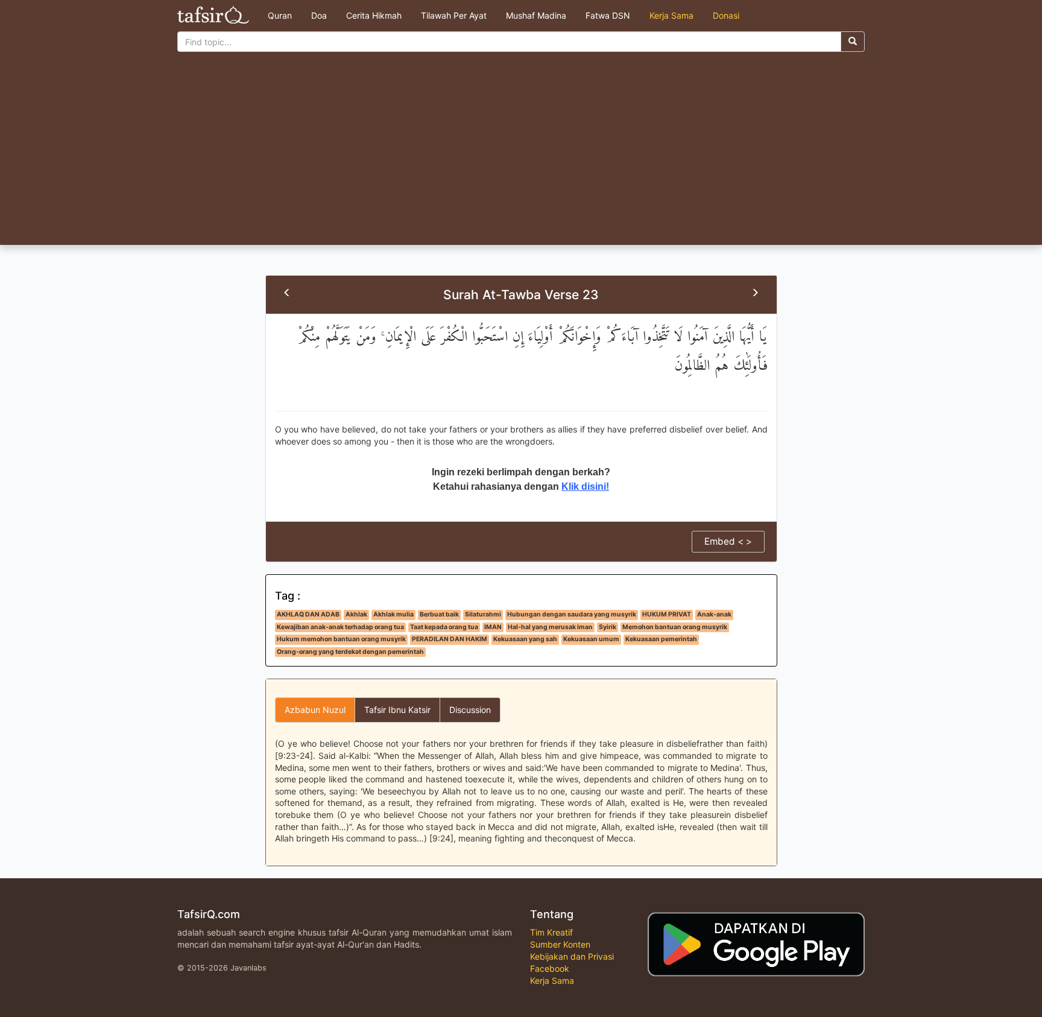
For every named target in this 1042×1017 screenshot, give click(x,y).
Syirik (607, 627)
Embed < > (728, 541)
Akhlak (356, 614)
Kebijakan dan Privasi (572, 956)
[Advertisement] (521, 154)
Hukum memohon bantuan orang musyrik (341, 639)
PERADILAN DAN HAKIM (449, 639)
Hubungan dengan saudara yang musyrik (571, 614)
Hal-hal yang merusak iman (550, 627)
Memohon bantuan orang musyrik (674, 627)
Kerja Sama (671, 15)
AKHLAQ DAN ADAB (308, 614)
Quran (280, 15)
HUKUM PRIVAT (666, 614)
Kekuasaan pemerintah (661, 639)
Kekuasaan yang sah (525, 639)
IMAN (493, 627)
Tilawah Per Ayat (454, 15)
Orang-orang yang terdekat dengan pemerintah (350, 652)
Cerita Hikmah (374, 15)
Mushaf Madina (536, 15)
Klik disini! (585, 486)
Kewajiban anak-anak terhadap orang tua (340, 627)
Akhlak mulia (393, 614)
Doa (319, 15)
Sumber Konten (560, 944)
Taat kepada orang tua (444, 627)
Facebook (549, 968)
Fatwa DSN (608, 15)
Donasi (726, 15)
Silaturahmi (483, 614)
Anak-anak (714, 614)
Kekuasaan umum (591, 639)
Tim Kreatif (551, 932)
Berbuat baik (439, 614)
